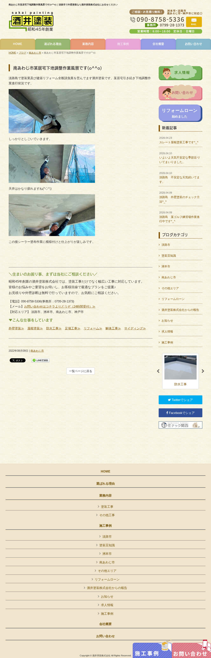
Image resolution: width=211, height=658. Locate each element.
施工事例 (167, 342)
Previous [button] (158, 371)
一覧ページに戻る (80, 371)
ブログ (22, 52)
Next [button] (203, 371)
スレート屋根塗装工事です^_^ (178, 140)
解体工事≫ (113, 328)
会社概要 (105, 624)
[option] (180, 371)
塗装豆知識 (169, 255)
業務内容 (105, 495)
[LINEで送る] (40, 360)
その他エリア (170, 288)
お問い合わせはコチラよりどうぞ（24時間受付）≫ (59, 306)
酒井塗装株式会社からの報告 (180, 309)
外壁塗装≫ (16, 328)
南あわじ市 (35, 52)
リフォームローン (173, 299)
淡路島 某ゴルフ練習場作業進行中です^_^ (179, 217)
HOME (12, 52)
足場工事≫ (72, 328)
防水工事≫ (54, 328)
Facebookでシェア (181, 413)
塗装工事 (107, 506)
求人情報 (167, 331)
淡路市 (166, 244)
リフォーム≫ (93, 328)
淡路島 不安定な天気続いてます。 (179, 177)
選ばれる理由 (105, 483)
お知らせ (167, 320)
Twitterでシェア (182, 400)
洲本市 (166, 266)
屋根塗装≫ (35, 328)
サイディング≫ (135, 328)
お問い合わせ (105, 636)
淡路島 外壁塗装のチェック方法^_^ (179, 197)
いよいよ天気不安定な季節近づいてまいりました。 (179, 158)
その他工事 (107, 515)
